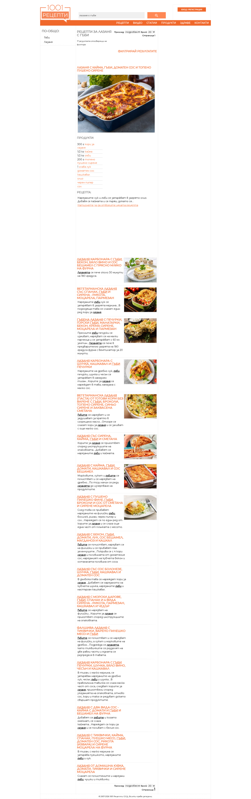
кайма (88, 151)
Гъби (47, 37)
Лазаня (48, 42)
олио (80, 178)
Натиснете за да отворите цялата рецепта (108, 205)
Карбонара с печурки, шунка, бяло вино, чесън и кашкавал (101, 665)
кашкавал (83, 174)
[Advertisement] (58, 98)
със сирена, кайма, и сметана (97, 437)
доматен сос (85, 170)
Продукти (168, 22)
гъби (88, 155)
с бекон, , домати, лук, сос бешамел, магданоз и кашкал (100, 537)
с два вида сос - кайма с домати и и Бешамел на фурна (99, 710)
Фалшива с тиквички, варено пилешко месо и (101, 631)
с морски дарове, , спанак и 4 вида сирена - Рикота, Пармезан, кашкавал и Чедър (101, 601)
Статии (152, 22)
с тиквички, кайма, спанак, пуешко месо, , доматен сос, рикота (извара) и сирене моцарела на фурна (101, 741)
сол (79, 186)
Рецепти (122, 22)
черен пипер (85, 182)
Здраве (185, 22)
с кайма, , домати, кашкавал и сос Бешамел (98, 468)
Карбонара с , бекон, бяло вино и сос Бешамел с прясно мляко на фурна (99, 263)
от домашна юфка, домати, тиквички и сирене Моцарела (101, 769)
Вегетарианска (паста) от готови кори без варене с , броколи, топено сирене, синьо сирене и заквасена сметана (100, 403)
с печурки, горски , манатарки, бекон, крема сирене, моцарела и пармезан (99, 324)
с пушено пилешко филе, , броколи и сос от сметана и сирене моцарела (100, 501)
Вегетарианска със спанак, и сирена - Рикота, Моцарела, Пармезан (97, 293)
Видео (137, 22)
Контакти (201, 22)
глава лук (85, 166)
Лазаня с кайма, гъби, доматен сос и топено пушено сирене (114, 69)
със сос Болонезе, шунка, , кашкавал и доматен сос (99, 572)
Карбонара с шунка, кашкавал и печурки (98, 364)
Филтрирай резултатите (137, 51)
